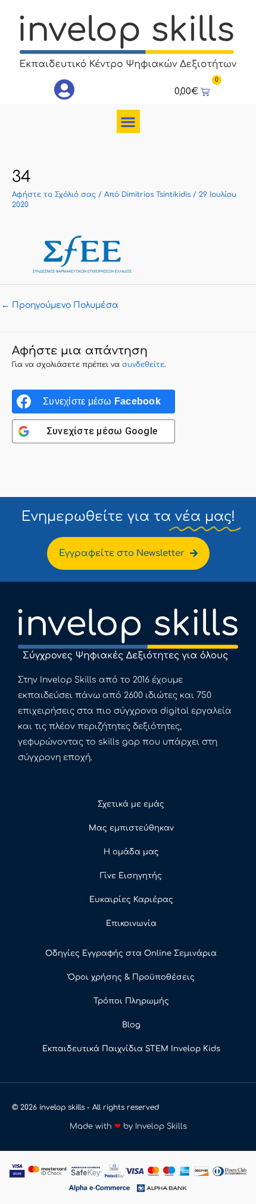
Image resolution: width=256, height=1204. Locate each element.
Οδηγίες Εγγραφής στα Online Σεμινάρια (131, 953)
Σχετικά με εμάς (131, 804)
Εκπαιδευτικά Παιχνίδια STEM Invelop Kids (131, 1049)
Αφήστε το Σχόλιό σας (54, 194)
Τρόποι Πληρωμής (131, 1001)
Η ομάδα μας (131, 852)
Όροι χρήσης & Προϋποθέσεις (131, 977)
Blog (131, 1025)
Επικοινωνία (131, 923)
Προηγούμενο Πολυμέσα (59, 305)
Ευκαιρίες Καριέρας (131, 900)
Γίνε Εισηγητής (131, 876)
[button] (128, 121)
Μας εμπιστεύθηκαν (131, 828)
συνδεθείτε (143, 364)
